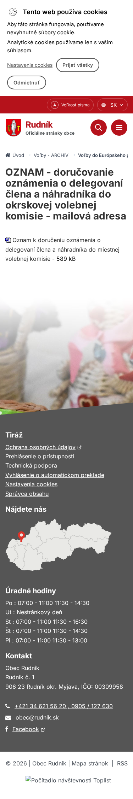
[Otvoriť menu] (119, 127)
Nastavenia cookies (29, 65)
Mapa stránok (90, 763)
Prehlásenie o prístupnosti (39, 456)
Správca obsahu (27, 493)
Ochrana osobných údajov (43, 447)
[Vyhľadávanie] (98, 127)
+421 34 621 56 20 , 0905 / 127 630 (64, 706)
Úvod (18, 155)
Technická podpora (31, 465)
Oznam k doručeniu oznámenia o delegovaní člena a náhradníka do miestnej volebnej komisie (62, 249)
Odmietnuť (26, 83)
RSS (122, 763)
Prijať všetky (77, 65)
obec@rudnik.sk (37, 717)
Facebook (28, 729)
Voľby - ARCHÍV (51, 155)
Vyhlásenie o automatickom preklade (54, 474)
